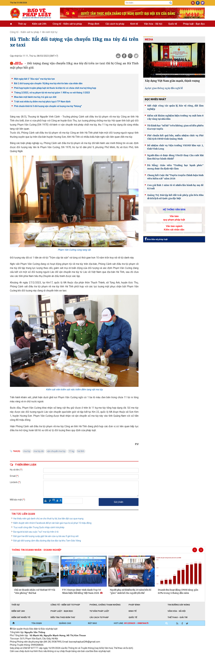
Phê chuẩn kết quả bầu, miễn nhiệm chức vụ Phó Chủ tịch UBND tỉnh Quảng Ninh (175, 137)
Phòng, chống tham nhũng (105, 605)
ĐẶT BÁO (92, 623)
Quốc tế (172, 23)
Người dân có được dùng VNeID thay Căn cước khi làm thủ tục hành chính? (175, 157)
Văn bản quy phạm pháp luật (174, 218)
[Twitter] (136, 55)
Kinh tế (134, 23)
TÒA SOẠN (36, 623)
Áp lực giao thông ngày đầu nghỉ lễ (164, 88)
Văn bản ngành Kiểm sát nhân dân (174, 228)
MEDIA (149, 39)
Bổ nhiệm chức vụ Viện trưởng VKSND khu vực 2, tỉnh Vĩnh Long (175, 147)
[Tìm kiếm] (171, 3)
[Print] (118, 55)
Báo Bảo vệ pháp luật (157, 239)
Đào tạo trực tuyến (88, 655)
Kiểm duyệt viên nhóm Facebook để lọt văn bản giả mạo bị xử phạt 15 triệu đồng (52, 523)
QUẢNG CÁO (65, 623)
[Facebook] (124, 55)
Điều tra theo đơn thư (63, 617)
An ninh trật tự (49, 32)
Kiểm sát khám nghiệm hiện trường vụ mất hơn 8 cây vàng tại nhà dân (175, 117)
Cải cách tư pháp (114, 23)
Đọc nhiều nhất (155, 99)
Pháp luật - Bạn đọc (194, 23)
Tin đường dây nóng (179, 605)
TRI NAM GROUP (19, 655)
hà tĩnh (80, 451)
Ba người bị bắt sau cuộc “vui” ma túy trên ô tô (36, 532)
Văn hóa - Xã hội (153, 23)
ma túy (26, 451)
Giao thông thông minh (42, 655)
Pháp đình (93, 23)
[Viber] (130, 55)
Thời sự (22, 23)
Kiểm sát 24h (39, 23)
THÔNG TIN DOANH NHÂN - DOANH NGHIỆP (36, 549)
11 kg (71, 451)
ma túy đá (39, 451)
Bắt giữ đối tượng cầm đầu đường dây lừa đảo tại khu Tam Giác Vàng (47, 540)
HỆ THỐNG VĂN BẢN (174, 209)
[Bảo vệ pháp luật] (32, 13)
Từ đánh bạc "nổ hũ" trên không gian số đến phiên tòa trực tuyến (175, 127)
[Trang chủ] (13, 623)
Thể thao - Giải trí (177, 617)
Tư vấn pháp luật (99, 611)
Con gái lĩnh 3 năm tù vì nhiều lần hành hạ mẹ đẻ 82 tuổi (175, 187)
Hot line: (131, 623)
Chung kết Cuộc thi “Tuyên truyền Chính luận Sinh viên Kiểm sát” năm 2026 (175, 177)
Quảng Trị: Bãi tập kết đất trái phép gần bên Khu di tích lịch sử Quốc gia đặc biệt (175, 197)
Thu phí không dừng (66, 655)
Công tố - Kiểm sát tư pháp (67, 23)
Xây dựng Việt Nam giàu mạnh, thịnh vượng (172, 80)
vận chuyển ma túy (56, 451)
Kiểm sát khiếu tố (20, 617)
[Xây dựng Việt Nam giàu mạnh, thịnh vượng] (174, 60)
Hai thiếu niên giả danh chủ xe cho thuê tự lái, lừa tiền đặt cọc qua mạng (48, 518)
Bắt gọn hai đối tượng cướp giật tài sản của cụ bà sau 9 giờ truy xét (46, 536)
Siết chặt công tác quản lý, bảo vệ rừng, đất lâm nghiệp (175, 107)
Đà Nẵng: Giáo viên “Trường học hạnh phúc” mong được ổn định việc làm (175, 167)
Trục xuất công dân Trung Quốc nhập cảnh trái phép (38, 527)
